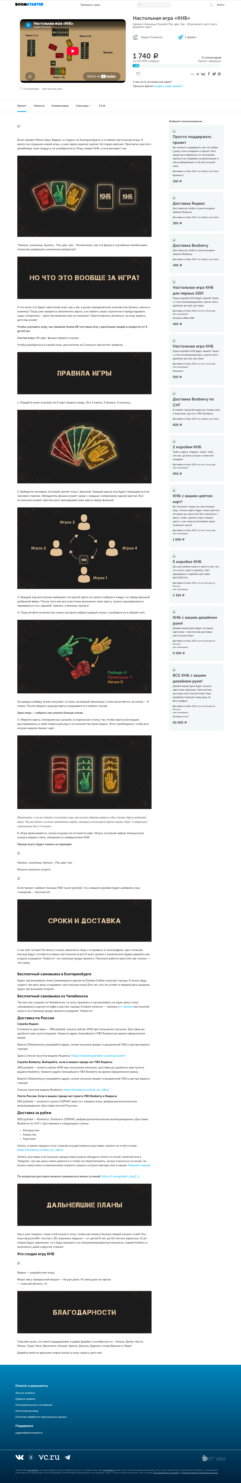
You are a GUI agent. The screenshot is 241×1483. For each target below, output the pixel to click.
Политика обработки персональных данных (41, 1417)
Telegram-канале (139, 1165)
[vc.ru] (49, 1458)
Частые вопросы (25, 1393)
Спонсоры (84, 106)
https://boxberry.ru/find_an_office (86, 1090)
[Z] (31, 1458)
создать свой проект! (168, 86)
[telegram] (67, 1458)
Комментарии (60, 106)
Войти (220, 5)
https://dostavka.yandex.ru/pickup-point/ (98, 1055)
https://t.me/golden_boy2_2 (120, 1176)
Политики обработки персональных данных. (199, 1473)
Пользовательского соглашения (166, 1473)
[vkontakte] (19, 1458)
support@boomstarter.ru (29, 1433)
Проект (21, 106)
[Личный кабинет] (211, 5)
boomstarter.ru (33, 1470)
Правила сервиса (25, 1399)
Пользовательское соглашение (33, 1405)
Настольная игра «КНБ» (161, 18)
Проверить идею (90, 5)
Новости (39, 106)
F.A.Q (102, 106)
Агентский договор (26, 1411)
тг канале (126, 1006)
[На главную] (29, 5)
